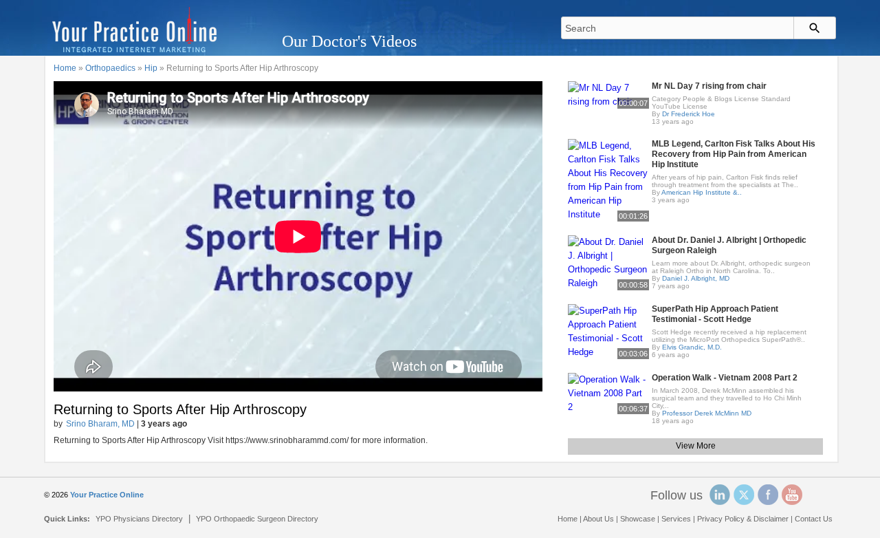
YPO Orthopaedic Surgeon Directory (257, 519)
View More (696, 446)
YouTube (792, 494)
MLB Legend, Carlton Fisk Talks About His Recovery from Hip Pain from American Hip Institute (733, 154)
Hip (150, 68)
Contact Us (814, 519)
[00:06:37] (608, 392)
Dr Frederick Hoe (688, 114)
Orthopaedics (110, 68)
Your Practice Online (107, 495)
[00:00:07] (608, 94)
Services (676, 519)
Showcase (637, 519)
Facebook (768, 494)
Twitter (744, 494)
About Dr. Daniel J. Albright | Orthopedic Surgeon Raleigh (729, 245)
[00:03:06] (608, 330)
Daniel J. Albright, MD (695, 278)
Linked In (720, 494)
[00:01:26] (608, 179)
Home (65, 68)
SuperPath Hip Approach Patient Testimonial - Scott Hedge (715, 314)
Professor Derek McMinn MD (706, 413)
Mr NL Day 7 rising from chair (709, 86)
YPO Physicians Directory (139, 519)
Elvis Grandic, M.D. (692, 347)
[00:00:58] (608, 262)
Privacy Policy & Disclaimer (743, 519)
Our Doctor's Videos (349, 41)
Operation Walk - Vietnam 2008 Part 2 (725, 378)
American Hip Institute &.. (701, 192)
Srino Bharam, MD (100, 424)
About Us (598, 519)
